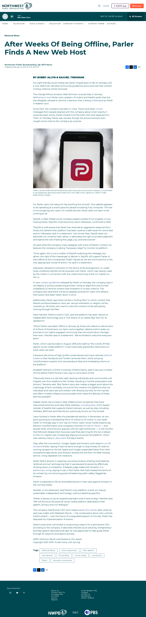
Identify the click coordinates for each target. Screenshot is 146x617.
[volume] (12, 16)
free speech (47, 555)
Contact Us (85, 594)
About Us (55, 591)
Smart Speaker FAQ (89, 591)
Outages (111, 24)
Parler (44, 560)
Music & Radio (37, 24)
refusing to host (43, 97)
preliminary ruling (42, 470)
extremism (97, 555)
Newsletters (86, 596)
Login (106, 6)
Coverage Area (57, 594)
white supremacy (69, 550)
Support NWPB (96, 24)
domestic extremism (62, 560)
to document (59, 438)
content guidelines (50, 282)
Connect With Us (58, 592)
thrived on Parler (91, 426)
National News (12, 35)
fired (73, 115)
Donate (137, 6)
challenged (97, 100)
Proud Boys (64, 555)
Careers (54, 598)
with (54, 370)
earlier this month (87, 510)
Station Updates (87, 598)
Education (55, 24)
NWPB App (121, 6)
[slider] (15, 16)
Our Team (55, 596)
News (5, 24)
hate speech (88, 550)
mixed (99, 109)
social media (80, 555)
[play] (5, 16)
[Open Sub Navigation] (10, 24)
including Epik (88, 405)
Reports (54, 600)
